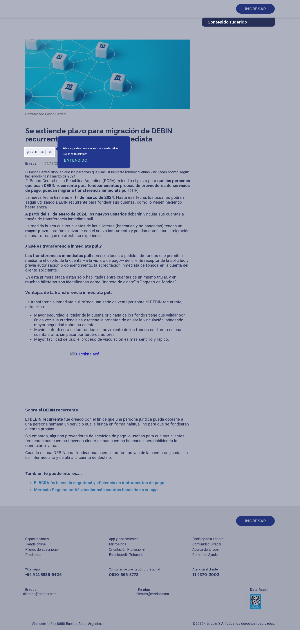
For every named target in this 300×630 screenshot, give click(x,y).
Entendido (75, 160)
